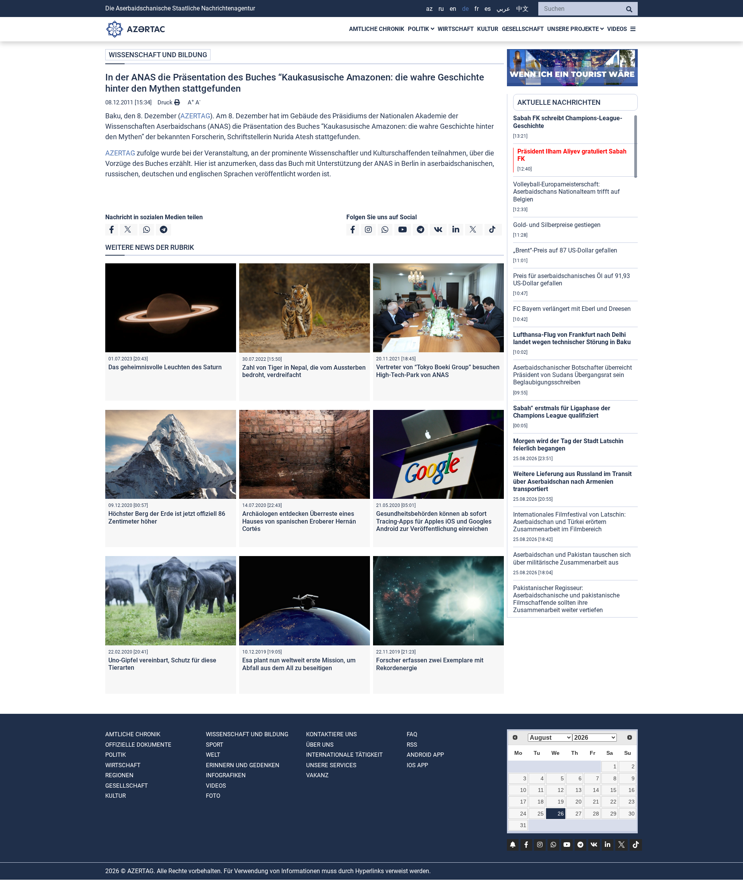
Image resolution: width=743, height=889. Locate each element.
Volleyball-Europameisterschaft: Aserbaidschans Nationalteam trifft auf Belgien (566, 192)
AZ (429, 8)
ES (487, 8)
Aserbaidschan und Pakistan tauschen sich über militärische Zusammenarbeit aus (572, 558)
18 (541, 802)
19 (561, 802)
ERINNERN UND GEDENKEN (242, 765)
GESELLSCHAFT (523, 29)
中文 (522, 8)
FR (476, 8)
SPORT (214, 744)
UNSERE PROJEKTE (573, 29)
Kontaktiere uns (331, 734)
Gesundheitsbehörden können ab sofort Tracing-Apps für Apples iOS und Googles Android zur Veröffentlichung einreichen (433, 521)
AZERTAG (195, 116)
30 (631, 814)
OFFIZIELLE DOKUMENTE (138, 744)
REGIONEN (119, 775)
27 (578, 814)
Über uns (320, 744)
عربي (503, 8)
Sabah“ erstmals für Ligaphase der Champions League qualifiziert (561, 411)
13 (578, 790)
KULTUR (487, 29)
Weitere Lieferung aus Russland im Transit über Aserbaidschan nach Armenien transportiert (572, 481)
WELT (213, 754)
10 (523, 790)
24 (523, 814)
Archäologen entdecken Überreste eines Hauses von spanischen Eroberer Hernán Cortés (299, 521)
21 (596, 802)
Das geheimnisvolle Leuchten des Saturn (165, 367)
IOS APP (417, 765)
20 (578, 802)
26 (561, 814)
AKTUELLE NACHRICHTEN (559, 102)
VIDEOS (617, 29)
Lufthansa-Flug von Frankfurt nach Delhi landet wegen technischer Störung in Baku (572, 338)
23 (631, 802)
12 (561, 790)
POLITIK (419, 29)
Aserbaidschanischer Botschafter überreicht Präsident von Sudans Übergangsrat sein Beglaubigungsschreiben (572, 375)
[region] (575, 365)
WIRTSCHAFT (456, 29)
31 (523, 825)
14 (596, 790)
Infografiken (226, 775)
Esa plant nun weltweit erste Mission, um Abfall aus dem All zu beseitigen (299, 664)
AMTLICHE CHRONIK (376, 29)
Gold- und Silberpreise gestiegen (557, 225)
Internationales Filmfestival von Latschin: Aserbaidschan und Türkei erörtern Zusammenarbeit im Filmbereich (569, 522)
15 (613, 790)
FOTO (213, 795)
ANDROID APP (425, 754)
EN (453, 8)
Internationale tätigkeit (344, 754)
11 (541, 790)
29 (613, 814)
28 (596, 814)
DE (465, 8)
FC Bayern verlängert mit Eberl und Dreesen (572, 308)
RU (441, 8)
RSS (412, 744)
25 (541, 814)
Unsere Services (331, 765)
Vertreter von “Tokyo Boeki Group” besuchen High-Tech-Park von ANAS (438, 370)
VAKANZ (317, 775)
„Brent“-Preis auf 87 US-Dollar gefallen (565, 250)
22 (613, 802)
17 (523, 802)
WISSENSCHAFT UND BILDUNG (158, 55)
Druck (166, 102)
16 (631, 790)
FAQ (412, 734)
